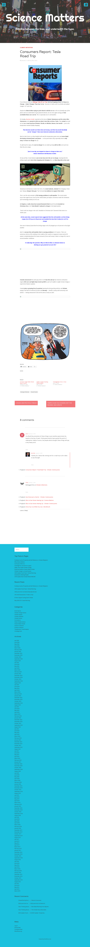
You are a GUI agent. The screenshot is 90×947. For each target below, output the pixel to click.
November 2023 (18, 699)
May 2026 (16, 644)
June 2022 (16, 730)
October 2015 (17, 878)
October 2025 (17, 657)
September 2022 (18, 725)
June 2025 (16, 664)
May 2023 (16, 710)
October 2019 (17, 789)
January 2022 (17, 740)
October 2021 (17, 745)
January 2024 (17, 695)
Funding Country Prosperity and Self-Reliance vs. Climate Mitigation (31, 560)
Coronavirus (17, 620)
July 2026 (16, 640)
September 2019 (18, 791)
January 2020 (17, 784)
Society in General (18, 627)
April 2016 (16, 867)
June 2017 (16, 841)
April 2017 (16, 845)
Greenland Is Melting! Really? (21, 575)
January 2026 (17, 651)
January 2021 (17, 762)
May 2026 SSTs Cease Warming (22, 600)
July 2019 (16, 795)
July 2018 (16, 817)
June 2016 (16, 863)
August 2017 (17, 837)
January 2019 (17, 806)
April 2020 (16, 778)
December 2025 (18, 653)
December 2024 (18, 675)
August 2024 (17, 683)
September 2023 (18, 703)
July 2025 (16, 662)
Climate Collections (41, 485)
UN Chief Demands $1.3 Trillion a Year (23, 594)
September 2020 (18, 769)
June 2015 (16, 885)
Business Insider (30, 119)
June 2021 (16, 753)
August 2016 (17, 859)
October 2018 (17, 811)
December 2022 (18, 719)
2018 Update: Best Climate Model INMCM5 (24, 576)
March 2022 (17, 736)
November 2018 (18, 810)
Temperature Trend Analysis (21, 629)
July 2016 (16, 861)
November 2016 (18, 854)
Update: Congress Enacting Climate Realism (42, 382)
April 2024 (16, 690)
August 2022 (17, 727)
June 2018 (16, 819)
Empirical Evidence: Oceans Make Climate (24, 569)
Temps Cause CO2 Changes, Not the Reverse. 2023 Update (59, 404)
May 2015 (16, 887)
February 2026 (18, 649)
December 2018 (18, 808)
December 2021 (18, 741)
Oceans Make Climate (19, 623)
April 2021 (16, 756)
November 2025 (18, 655)
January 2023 (17, 718)
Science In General (19, 625)
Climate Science (18, 618)
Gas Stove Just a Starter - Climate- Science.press (39, 497)
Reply (27, 449)
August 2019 (17, 793)
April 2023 (16, 712)
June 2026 (16, 642)
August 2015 (17, 881)
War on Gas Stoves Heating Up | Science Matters (40, 500)
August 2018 (17, 815)
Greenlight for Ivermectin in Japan (22, 565)
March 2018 (17, 824)
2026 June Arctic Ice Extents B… (38, 903)
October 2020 (17, 767)
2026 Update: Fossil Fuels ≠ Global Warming (25, 573)
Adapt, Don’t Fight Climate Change (22, 567)
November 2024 (18, 677)
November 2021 (18, 743)
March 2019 (17, 802)
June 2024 (16, 686)
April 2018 (16, 823)
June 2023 (16, 708)
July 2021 (16, 751)
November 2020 (18, 765)
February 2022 (18, 738)
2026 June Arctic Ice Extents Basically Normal (25, 592)
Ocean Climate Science (19, 622)
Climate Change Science (20, 612)
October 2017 (17, 834)
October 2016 (17, 856)
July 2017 (16, 839)
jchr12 (27, 433)
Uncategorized (18, 631)
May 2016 (16, 865)
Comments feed (18, 929)
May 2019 (16, 799)
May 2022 (16, 732)
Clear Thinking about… (24, 906)
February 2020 (18, 782)
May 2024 (16, 688)
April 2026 (16, 646)
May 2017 (16, 843)
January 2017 (17, 850)
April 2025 (16, 668)
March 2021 (17, 758)
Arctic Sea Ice (17, 611)
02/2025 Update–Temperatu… (37, 913)
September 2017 (18, 835)
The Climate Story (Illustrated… (39, 909)
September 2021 (18, 747)
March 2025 (17, 670)
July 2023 (16, 707)
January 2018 (17, 828)
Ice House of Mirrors (19, 564)
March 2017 (17, 846)
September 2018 (18, 813)
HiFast (27, 482)
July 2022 (16, 729)
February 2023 (18, 716)
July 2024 (16, 684)
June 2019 (16, 797)
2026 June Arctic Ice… (23, 903)
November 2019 (18, 788)
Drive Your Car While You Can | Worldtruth (38, 507)
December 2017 (18, 830)
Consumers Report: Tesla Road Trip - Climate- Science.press (43, 470)
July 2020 (16, 773)
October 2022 (17, 723)
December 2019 (18, 786)
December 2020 (18, 764)
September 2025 (18, 659)
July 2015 (16, 883)
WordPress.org (18, 931)
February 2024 (18, 694)
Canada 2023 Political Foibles (26, 403)
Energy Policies (25, 392)
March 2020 (17, 780)
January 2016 (17, 872)
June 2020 (16, 775)
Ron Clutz (34, 60)
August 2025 (17, 660)
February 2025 (18, 672)
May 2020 (16, 776)
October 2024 (17, 679)
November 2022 (18, 721)
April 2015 (16, 889)
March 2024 (17, 692)
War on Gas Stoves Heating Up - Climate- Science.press (41, 503)
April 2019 (16, 800)
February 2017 (18, 848)
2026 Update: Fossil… (23, 913)
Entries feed (17, 927)
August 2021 (17, 749)
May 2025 (16, 666)
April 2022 (16, 734)
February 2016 (18, 870)
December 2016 (18, 852)
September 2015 (18, 880)
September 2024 (18, 681)
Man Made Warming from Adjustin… (40, 906)
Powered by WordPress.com (45, 939)
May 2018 (16, 821)
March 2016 (17, 869)
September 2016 (18, 858)
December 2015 (18, 874)
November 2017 (18, 832)
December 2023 (18, 697)
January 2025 (17, 673)
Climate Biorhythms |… (24, 900)
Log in (16, 925)
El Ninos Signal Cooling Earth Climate (23, 597)
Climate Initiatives (26, 47)
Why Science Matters (19, 562)
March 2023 (17, 714)
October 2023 (17, 701)
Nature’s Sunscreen (36, 900)
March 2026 (17, 648)
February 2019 (18, 804)
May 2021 (16, 754)
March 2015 (17, 891)
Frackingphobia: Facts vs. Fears (59, 381)
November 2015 (18, 876)
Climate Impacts (18, 614)
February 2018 (18, 826)
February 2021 (18, 760)
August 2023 (17, 705)
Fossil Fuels (34, 392)
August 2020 (17, 771)
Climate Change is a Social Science (22, 571)
